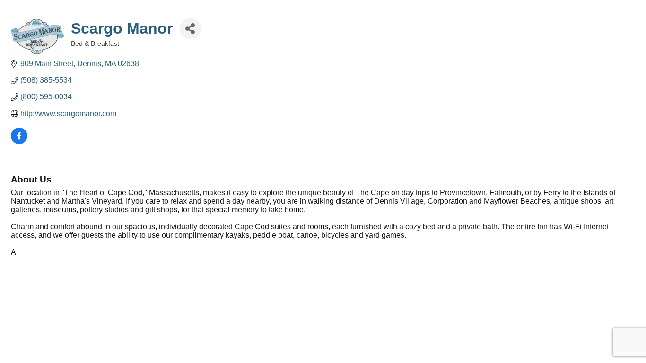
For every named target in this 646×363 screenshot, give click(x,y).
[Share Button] (190, 28)
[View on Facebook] (19, 142)
